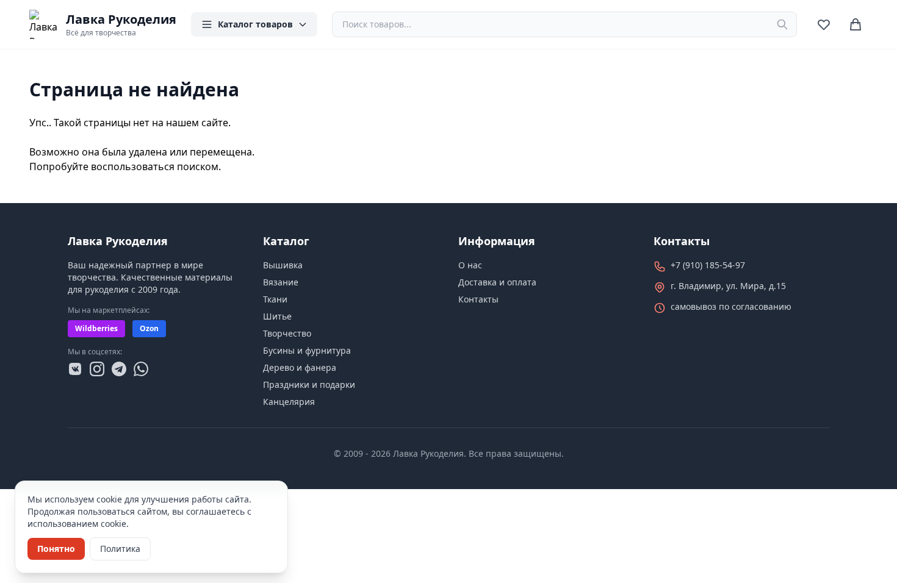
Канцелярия (289, 401)
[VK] (75, 369)
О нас (470, 265)
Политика (120, 548)
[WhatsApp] (141, 369)
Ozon (149, 328)
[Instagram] (97, 369)
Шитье (277, 316)
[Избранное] (824, 24)
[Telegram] (119, 369)
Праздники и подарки (309, 384)
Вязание (280, 282)
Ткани (275, 299)
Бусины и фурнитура (307, 350)
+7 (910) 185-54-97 (708, 265)
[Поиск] (782, 24)
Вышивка (283, 265)
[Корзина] (855, 24)
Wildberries (96, 328)
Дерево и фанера (299, 367)
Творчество (287, 333)
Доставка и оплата (497, 282)
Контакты (478, 299)
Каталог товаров (255, 24)
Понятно (56, 548)
